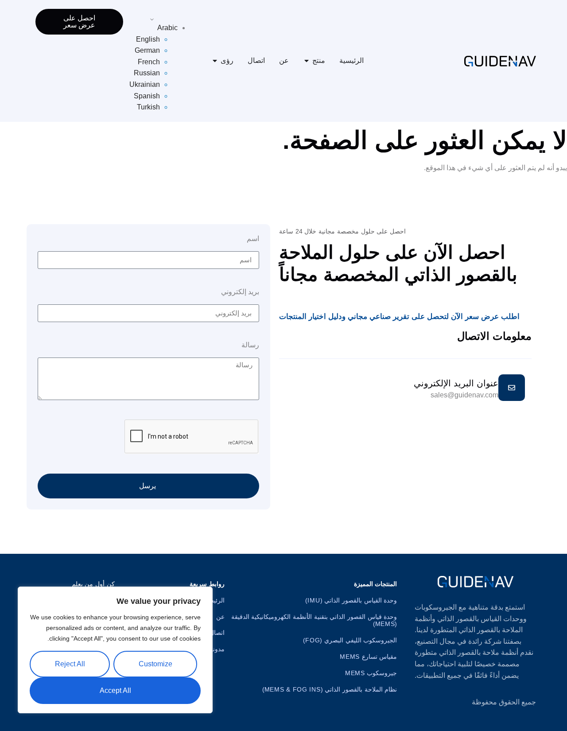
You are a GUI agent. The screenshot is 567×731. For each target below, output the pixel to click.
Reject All (70, 664)
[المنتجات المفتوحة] (306, 60)
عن (284, 60)
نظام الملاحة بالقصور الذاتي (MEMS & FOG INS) (329, 689)
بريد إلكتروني (240, 292)
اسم (253, 238)
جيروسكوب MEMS (371, 673)
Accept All (115, 690)
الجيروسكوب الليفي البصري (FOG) (350, 640)
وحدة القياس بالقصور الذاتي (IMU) (351, 600)
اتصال (256, 60)
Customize (155, 664)
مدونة (217, 649)
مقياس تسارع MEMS (368, 656)
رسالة (250, 345)
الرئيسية (351, 60)
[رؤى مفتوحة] (214, 60)
